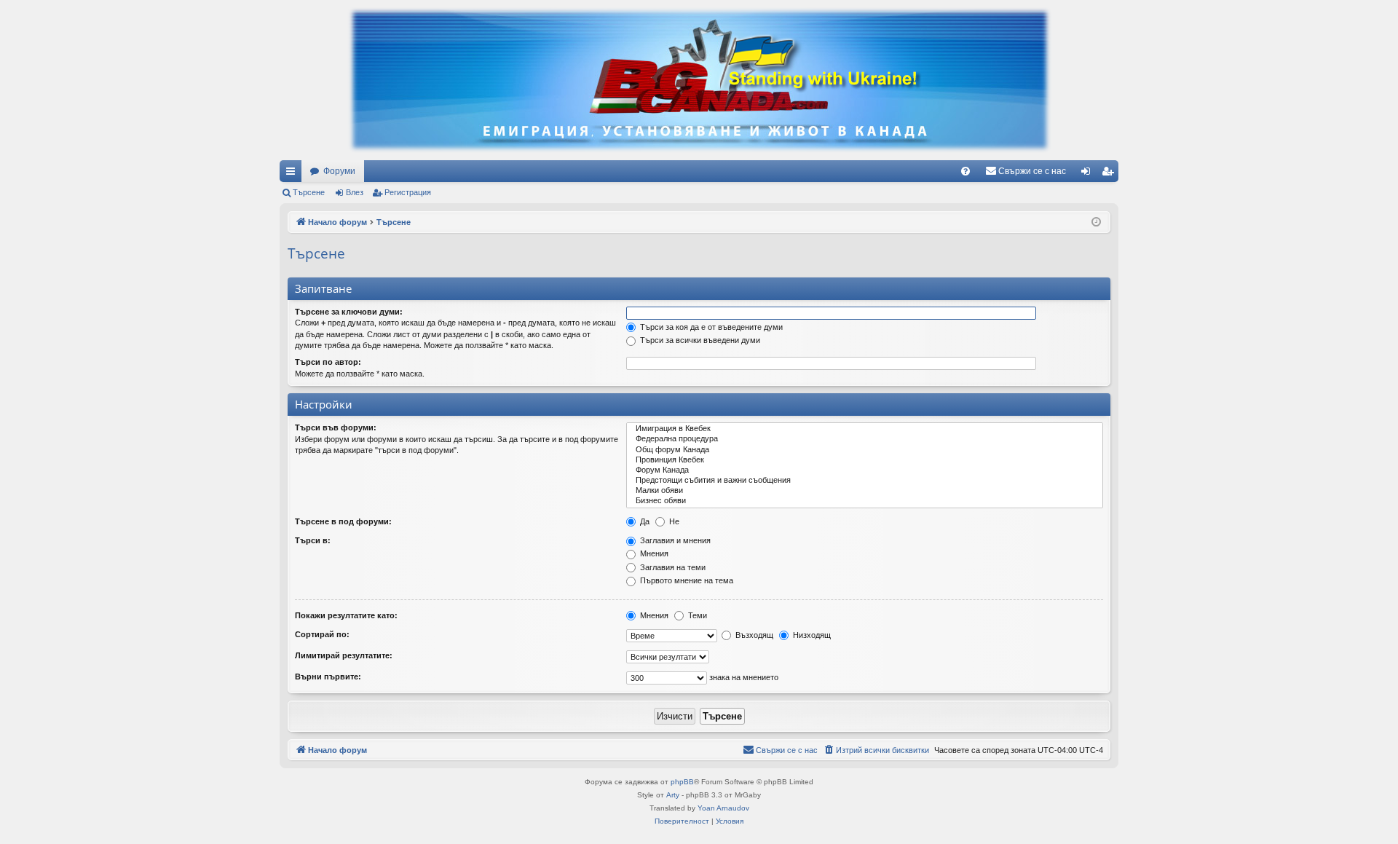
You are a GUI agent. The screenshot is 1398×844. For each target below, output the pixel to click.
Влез (354, 192)
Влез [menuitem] (1089, 174)
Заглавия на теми (672, 567)
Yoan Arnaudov (723, 808)
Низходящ (811, 635)
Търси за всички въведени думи (699, 340)
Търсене (309, 192)
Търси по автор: (328, 362)
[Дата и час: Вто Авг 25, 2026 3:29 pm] (1096, 222)
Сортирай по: (322, 634)
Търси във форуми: (335, 427)
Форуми (339, 171)
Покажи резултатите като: (346, 615)
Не (673, 521)
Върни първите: (328, 676)
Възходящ (753, 635)
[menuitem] (965, 171)
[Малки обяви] (865, 491)
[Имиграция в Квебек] (865, 429)
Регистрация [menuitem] (1110, 174)
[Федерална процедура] (865, 439)
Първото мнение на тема (685, 580)
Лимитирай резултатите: (343, 655)
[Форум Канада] (865, 470)
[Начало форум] (699, 80)
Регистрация (407, 192)
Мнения (653, 553)
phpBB (682, 782)
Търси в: (313, 540)
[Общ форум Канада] (865, 450)
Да (643, 521)
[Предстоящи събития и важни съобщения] (865, 481)
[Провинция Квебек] (865, 460)
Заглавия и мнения (674, 540)
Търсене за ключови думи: (349, 311)
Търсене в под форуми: (343, 521)
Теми (696, 615)
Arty (672, 795)
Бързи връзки (293, 174)
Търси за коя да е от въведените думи (710, 327)
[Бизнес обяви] (865, 501)
